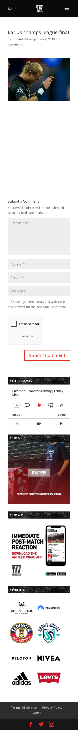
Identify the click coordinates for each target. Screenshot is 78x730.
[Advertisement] (39, 139)
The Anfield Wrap (24, 39)
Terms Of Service (24, 707)
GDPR (37, 713)
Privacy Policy (52, 707)
